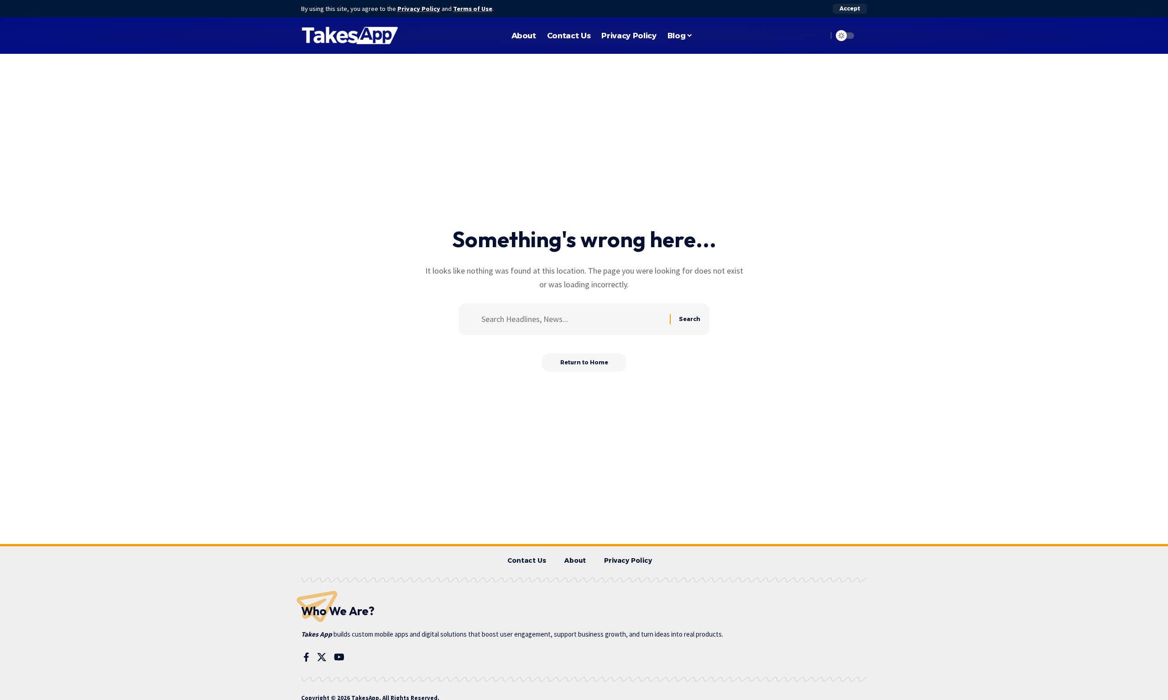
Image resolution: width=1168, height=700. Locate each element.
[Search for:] (572, 319)
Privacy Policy (418, 9)
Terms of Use (472, 9)
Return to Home (584, 362)
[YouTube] (339, 657)
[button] (850, 9)
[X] (321, 657)
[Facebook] (306, 657)
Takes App (316, 634)
